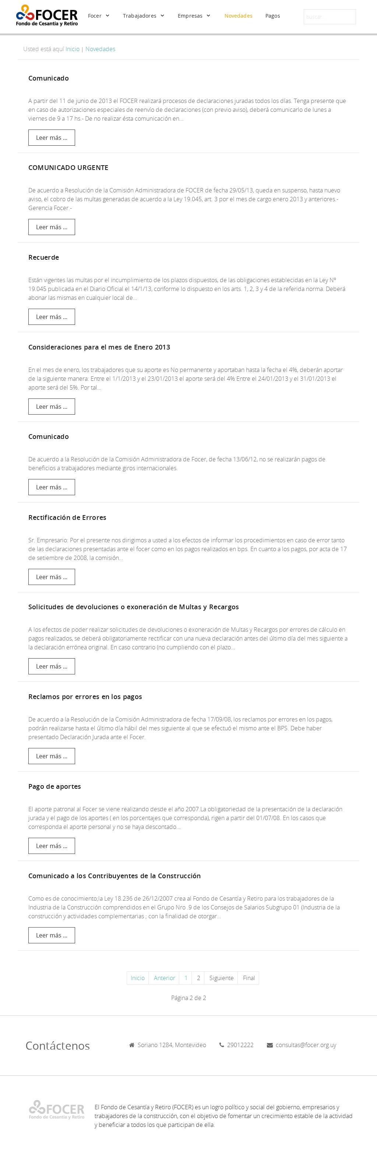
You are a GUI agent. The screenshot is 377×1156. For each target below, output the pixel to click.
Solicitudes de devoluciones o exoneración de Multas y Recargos (133, 607)
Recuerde (43, 257)
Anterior (164, 978)
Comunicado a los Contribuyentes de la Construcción (114, 876)
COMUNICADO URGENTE (68, 167)
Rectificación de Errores (67, 517)
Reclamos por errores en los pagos (85, 696)
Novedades (100, 49)
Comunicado (48, 78)
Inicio (73, 49)
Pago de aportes (54, 786)
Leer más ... (51, 138)
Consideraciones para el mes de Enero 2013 (99, 347)
